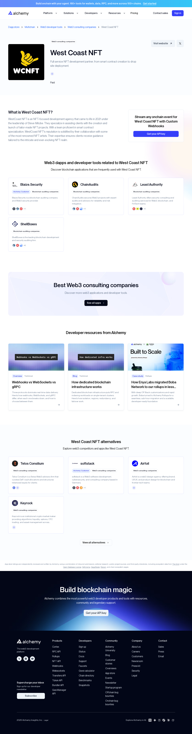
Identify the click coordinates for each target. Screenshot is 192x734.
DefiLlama (86, 567)
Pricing (134, 13)
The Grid (175, 564)
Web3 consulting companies (82, 27)
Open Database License (72, 567)
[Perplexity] (159, 720)
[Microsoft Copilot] (163, 720)
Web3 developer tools (51, 27)
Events (108, 678)
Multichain (30, 27)
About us (136, 646)
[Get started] (96, 3)
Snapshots (84, 685)
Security (136, 670)
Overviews (110, 668)
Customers (137, 656)
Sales (161, 646)
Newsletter (110, 682)
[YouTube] (32, 658)
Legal (134, 675)
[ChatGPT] (150, 720)
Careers (136, 651)
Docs (81, 656)
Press (161, 651)
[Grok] (173, 720)
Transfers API (59, 675)
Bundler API (58, 685)
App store (110, 673)
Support (83, 661)
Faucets (83, 666)
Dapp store (13, 27)
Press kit (136, 666)
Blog (107, 655)
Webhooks (57, 666)
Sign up (82, 646)
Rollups (56, 656)
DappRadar (95, 567)
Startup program (113, 687)
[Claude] (168, 720)
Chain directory (86, 675)
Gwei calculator (86, 670)
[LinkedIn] (25, 658)
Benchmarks (85, 680)
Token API (57, 680)
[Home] (18, 13)
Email (161, 656)
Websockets (58, 670)
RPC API (56, 651)
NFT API (56, 661)
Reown (103, 567)
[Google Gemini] (154, 720)
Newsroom (137, 661)
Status (82, 651)
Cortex (55, 646)
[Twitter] (19, 658)
